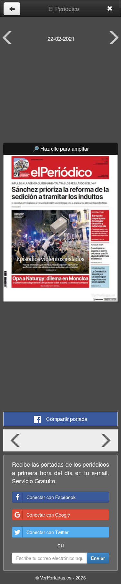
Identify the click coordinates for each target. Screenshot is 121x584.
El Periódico (63, 8)
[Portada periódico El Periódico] (60, 228)
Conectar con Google (48, 514)
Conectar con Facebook (51, 497)
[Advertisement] (60, 97)
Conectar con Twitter (47, 532)
